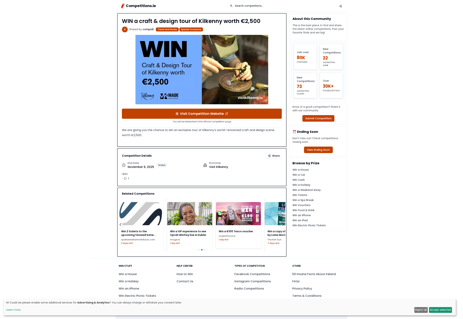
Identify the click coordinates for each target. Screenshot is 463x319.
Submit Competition (318, 118)
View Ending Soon (318, 150)
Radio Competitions (249, 288)
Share (276, 156)
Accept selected (440, 310)
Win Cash (298, 180)
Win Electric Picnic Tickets (309, 225)
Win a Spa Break (303, 200)
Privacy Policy (302, 288)
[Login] (340, 6)
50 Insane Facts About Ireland (314, 274)
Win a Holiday (301, 185)
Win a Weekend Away (306, 190)
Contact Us (185, 281)
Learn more (13, 310)
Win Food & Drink (303, 210)
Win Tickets (299, 195)
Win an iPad (300, 220)
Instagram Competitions (252, 281)
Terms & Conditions (307, 296)
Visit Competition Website (202, 113)
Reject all (421, 310)
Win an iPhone (301, 215)
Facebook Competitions (252, 274)
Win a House (300, 170)
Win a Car (298, 175)
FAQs (296, 281)
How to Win (185, 274)
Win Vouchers (301, 205)
